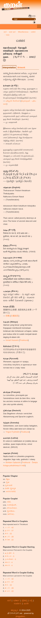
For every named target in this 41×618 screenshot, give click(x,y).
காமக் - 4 (9, 565)
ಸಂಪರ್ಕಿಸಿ (17, 603)
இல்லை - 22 (9, 539)
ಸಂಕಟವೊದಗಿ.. (12, 504)
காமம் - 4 (9, 562)
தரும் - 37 (9, 530)
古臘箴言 (15, 316)
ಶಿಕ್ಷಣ (8, 479)
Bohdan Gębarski (13, 462)
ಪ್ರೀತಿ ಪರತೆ (8, 485)
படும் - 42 (9, 527)
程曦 (8, 316)
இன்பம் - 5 (9, 556)
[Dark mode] (34, 22)
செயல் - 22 (9, 591)
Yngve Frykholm (13, 432)
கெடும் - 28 (9, 536)
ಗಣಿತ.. (9, 501)
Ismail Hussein (12, 340)
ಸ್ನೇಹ (7, 482)
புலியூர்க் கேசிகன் (13, 101)
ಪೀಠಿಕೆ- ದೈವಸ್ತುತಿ (10, 488)
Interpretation (9, 67)
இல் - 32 (8, 533)
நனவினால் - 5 (10, 559)
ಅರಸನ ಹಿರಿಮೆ (11, 491)
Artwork (21, 67)
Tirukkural (24, 340)
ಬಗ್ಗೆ (30, 600)
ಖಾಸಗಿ (26, 603)
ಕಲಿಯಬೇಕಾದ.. (12, 508)
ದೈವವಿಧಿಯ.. (11, 511)
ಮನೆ (9, 600)
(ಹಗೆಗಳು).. (11, 514)
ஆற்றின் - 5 (9, 553)
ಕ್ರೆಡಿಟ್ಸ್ (24, 600)
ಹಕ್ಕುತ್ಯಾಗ (14, 610)
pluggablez (20, 616)
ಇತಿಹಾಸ (16, 600)
